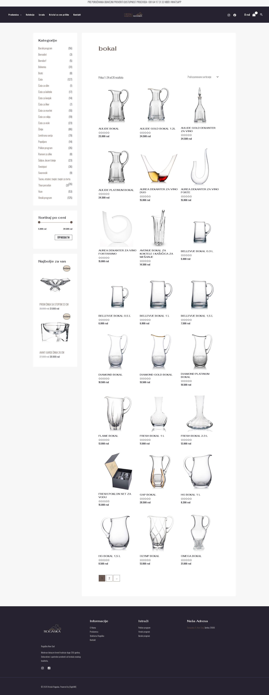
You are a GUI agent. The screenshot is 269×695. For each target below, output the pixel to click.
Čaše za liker (43, 104)
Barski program (45, 48)
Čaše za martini (45, 110)
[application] (20, 15)
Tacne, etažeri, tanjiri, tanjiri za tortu (54, 179)
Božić (40, 73)
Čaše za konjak (44, 98)
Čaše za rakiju (44, 117)
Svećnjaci (42, 166)
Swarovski (42, 173)
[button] (261, 15)
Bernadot (42, 54)
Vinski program (45, 198)
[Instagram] (228, 15)
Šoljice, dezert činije (47, 160)
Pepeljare (42, 142)
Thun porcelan (44, 185)
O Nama (93, 627)
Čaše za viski (44, 123)
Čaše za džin (43, 85)
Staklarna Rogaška (97, 635)
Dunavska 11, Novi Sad (195, 627)
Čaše (40, 79)
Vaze (40, 191)
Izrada (42, 14)
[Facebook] (234, 15)
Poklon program (45, 148)
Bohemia (42, 67)
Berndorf (42, 61)
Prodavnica (13, 14)
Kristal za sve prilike (59, 14)
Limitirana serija (45, 135)
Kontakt (77, 14)
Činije (40, 129)
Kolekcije (30, 14)
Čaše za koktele (45, 92)
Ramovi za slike (45, 154)
